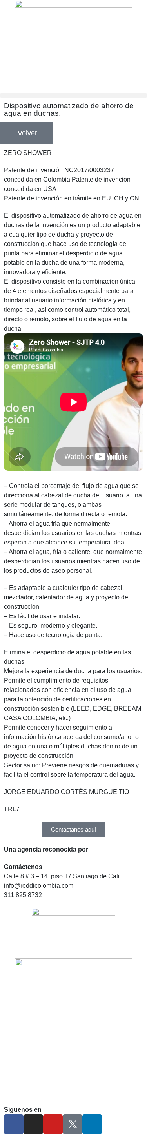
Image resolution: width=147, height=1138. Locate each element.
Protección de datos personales (48, 1073)
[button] (73, 95)
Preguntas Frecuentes (34, 1083)
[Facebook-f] (14, 1124)
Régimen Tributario (30, 1092)
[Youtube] (53, 1124)
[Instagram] (33, 1124)
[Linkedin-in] (92, 1124)
